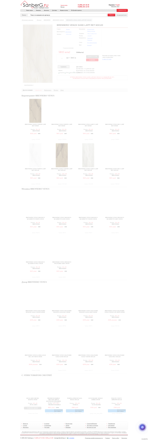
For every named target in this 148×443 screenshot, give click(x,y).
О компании (47, 425)
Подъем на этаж (91, 427)
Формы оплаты (64, 10)
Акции (67, 425)
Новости (25, 423)
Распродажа (69, 423)
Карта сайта (115, 438)
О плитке (46, 423)
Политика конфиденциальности (94, 438)
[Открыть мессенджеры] (142, 427)
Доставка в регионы (92, 425)
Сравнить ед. (122, 10)
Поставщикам (112, 427)
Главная (22, 10)
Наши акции (29, 10)
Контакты (46, 10)
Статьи (25, 425)
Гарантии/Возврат (92, 423)
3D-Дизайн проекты (76, 10)
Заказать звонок (64, 5)
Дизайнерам (111, 423)
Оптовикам (111, 425)
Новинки (38, 10)
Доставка (54, 10)
